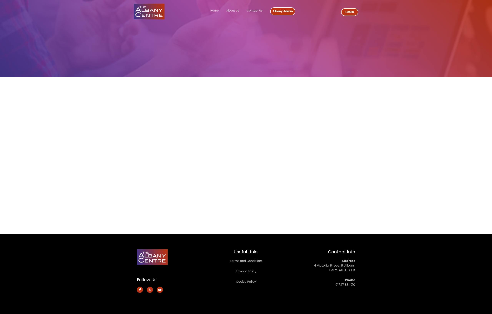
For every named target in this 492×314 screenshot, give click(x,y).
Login (349, 12)
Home (214, 10)
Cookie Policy (246, 281)
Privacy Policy (246, 271)
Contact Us (255, 10)
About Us (232, 10)
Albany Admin (283, 11)
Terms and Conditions (246, 261)
